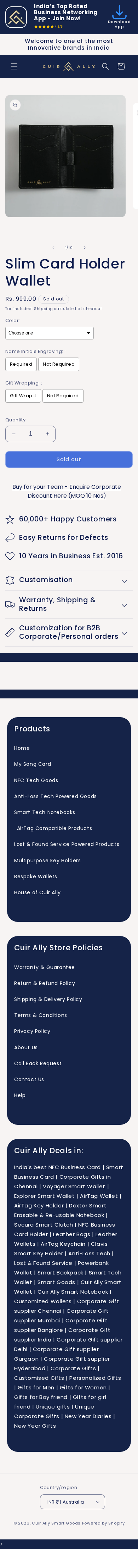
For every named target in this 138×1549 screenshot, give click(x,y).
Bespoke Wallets (35, 876)
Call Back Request (38, 1063)
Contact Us (29, 1079)
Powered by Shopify (103, 1523)
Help (19, 1095)
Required (21, 364)
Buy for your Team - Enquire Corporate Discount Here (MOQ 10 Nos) (66, 491)
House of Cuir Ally (37, 892)
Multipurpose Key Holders (47, 860)
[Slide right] (84, 247)
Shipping (43, 308)
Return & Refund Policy (44, 983)
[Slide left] (53, 247)
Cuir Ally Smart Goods (56, 1523)
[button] (14, 66)
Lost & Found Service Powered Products (66, 844)
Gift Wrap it (23, 395)
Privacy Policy (32, 1031)
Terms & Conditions (40, 1015)
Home (22, 748)
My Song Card (32, 764)
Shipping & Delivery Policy (48, 999)
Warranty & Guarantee (44, 967)
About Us (26, 1047)
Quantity (15, 419)
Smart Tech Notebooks (44, 812)
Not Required (59, 364)
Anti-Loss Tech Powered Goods (55, 796)
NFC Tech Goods (36, 780)
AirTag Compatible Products (53, 828)
